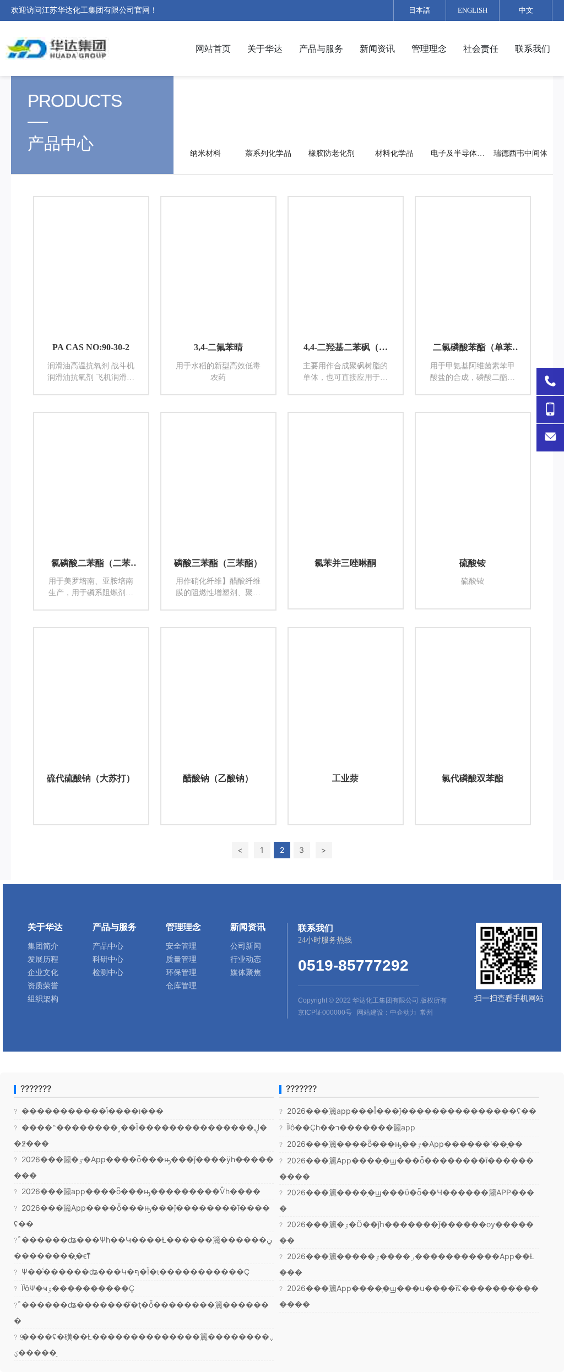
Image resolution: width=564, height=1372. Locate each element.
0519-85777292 (353, 965)
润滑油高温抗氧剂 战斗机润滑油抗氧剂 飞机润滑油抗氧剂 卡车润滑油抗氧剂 (90, 377)
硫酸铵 (472, 563)
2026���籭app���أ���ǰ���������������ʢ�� (407, 1110)
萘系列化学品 (268, 153)
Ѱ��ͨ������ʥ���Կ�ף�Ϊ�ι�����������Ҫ (132, 1271)
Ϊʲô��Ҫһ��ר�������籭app (347, 1127)
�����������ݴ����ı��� (89, 1110)
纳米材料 (205, 153)
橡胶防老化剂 (331, 153)
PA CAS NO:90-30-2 (90, 347)
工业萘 (345, 778)
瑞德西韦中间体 (520, 153)
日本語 (419, 10)
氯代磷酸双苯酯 (472, 778)
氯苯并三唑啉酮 (345, 563)
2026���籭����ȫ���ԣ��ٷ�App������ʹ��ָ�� (401, 1143)
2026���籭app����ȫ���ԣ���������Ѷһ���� (137, 1191)
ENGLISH (472, 10)
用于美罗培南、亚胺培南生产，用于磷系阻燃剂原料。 (90, 592)
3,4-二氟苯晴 (218, 347)
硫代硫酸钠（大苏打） (91, 778)
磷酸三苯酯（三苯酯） (218, 563)
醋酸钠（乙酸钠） (218, 778)
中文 (526, 10)
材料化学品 (394, 153)
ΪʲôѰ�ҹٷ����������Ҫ (74, 1288)
